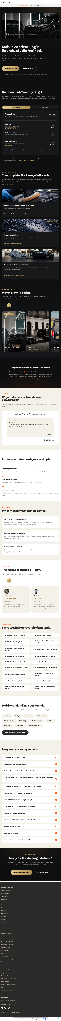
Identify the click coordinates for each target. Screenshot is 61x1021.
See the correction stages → (32, 158)
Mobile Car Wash (5, 947)
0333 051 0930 (24, 5)
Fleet (2, 953)
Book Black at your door (21, 872)
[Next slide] (9, 305)
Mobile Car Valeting (6, 936)
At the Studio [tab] (45, 107)
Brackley (7, 716)
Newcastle (4, 910)
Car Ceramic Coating (7, 959)
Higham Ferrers (9, 721)
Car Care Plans (5, 950)
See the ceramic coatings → (27, 160)
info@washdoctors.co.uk (8, 1000)
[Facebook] (2, 1008)
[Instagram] (5, 1008)
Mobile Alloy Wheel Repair (8, 941)
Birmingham (4, 913)
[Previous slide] (4, 305)
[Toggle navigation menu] (59, 2)
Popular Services (6, 933)
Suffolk (3, 919)
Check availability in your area (15, 732)
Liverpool (3, 907)
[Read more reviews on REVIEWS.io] (49, 440)
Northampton (37, 721)
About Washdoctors (7, 970)
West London (4, 902)
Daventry (29, 716)
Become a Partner (6, 976)
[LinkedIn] (9, 1008)
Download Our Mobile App (8, 978)
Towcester (20, 725)
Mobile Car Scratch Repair (8, 939)
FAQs (2, 987)
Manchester (4, 905)
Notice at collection (20, 1019)
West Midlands (5, 925)
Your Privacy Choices (35, 1019)
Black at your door (10, 68)
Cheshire (3, 916)
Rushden (50, 721)
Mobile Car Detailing (7, 944)
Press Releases (5, 981)
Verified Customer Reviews (8, 984)
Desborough (42, 716)
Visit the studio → (28, 68)
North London (5, 893)
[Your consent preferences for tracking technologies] (58, 1018)
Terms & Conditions (6, 990)
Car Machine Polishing (7, 962)
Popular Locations (7, 887)
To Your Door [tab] (16, 107)
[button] (5, 428)
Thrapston (7, 725)
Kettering (23, 721)
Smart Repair (5, 956)
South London (5, 896)
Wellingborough (35, 725)
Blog (2, 973)
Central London (5, 890)
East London (4, 899)
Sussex (3, 922)
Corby (18, 716)
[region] (30, 428)
